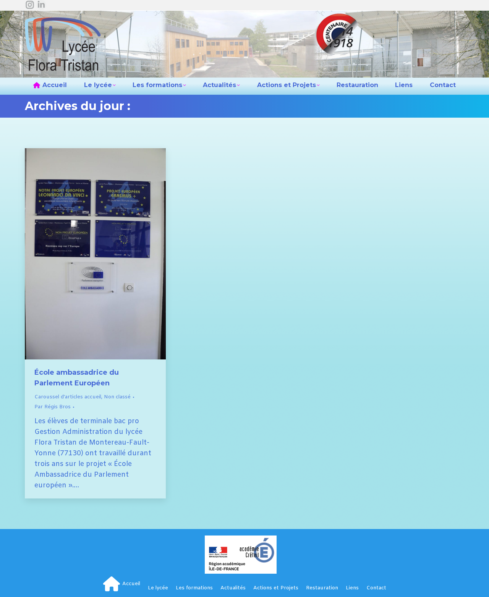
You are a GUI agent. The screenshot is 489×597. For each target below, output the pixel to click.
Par (52, 407)
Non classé (117, 397)
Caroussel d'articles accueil (67, 397)
